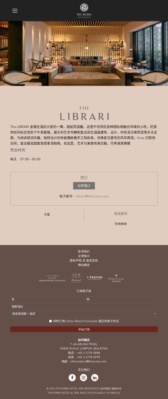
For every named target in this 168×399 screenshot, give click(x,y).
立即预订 (84, 186)
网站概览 (84, 265)
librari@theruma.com (92, 196)
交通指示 (84, 256)
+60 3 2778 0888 (88, 353)
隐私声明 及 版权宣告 (84, 260)
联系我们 (84, 251)
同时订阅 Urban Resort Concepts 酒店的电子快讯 (86, 321)
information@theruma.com (88, 361)
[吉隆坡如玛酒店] (84, 5)
